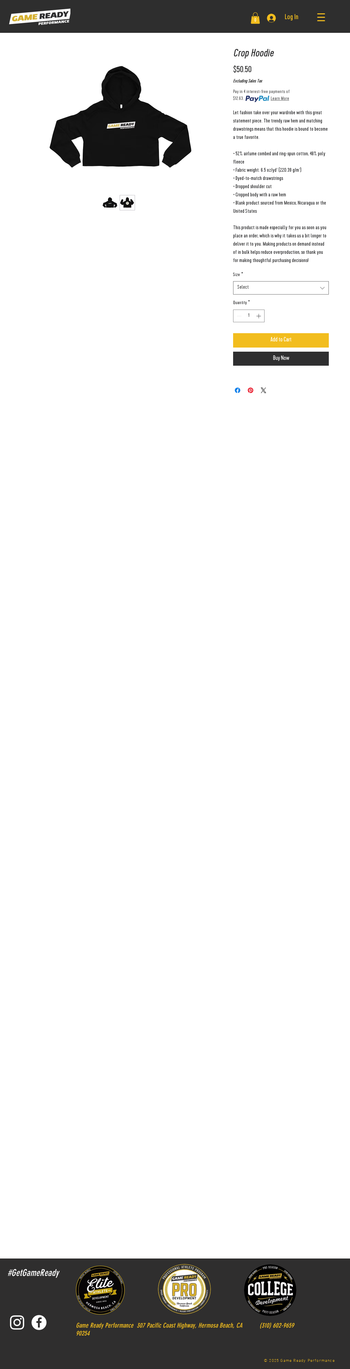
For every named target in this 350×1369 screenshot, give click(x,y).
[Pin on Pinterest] (250, 390)
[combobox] (281, 288)
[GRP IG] (17, 1322)
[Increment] (259, 316)
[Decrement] (238, 316)
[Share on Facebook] (237, 390)
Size (238, 275)
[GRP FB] (38, 1322)
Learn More (280, 98)
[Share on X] (263, 390)
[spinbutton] (249, 316)
